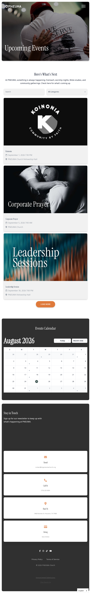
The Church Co (45, 582)
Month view (78, 341)
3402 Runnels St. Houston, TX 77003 (45, 513)
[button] (84, 6)
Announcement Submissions (45, 578)
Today (62, 341)
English (81, 591)
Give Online (45, 537)
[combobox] (83, 590)
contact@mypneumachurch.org (45, 467)
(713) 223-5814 (45, 490)
